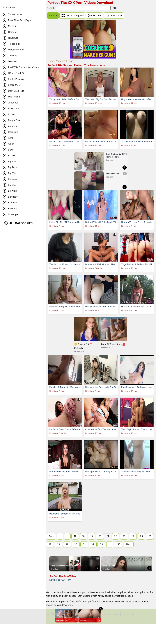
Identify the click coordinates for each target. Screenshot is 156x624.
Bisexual (12, 179)
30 (75, 544)
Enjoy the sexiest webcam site (64, 566)
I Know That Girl (16, 73)
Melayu (12, 26)
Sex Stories (116, 15)
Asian (11, 143)
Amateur (12, 126)
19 (91, 536)
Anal (10, 137)
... (67, 536)
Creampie (13, 214)
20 (100, 536)
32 (92, 544)
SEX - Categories (75, 15)
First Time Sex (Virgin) (20, 20)
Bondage (13, 196)
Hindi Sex (13, 37)
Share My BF (15, 84)
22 (115, 536)
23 (124, 536)
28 (58, 544)
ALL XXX (53, 15)
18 (83, 536)
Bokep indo (14, 108)
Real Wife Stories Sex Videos (23, 67)
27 (50, 544)
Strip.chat (109, 160)
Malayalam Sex (16, 49)
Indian (11, 114)
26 (150, 536)
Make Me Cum (112, 174)
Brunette (13, 202)
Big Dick (12, 167)
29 (67, 544)
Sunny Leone (15, 14)
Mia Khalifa (14, 96)
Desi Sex (13, 131)
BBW (10, 149)
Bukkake (12, 208)
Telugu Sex (14, 43)
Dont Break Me (16, 90)
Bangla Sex (14, 120)
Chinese (12, 32)
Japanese (13, 102)
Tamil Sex (13, 55)
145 (118, 544)
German (12, 61)
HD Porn (97, 15)
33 (101, 544)
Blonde (12, 185)
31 (84, 544)
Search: (51, 8)
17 (75, 536)
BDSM (11, 155)
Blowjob (12, 190)
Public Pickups (16, 79)
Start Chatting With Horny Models (115, 155)
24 (132, 536)
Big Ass (12, 161)
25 (141, 536)
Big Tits (12, 173)
